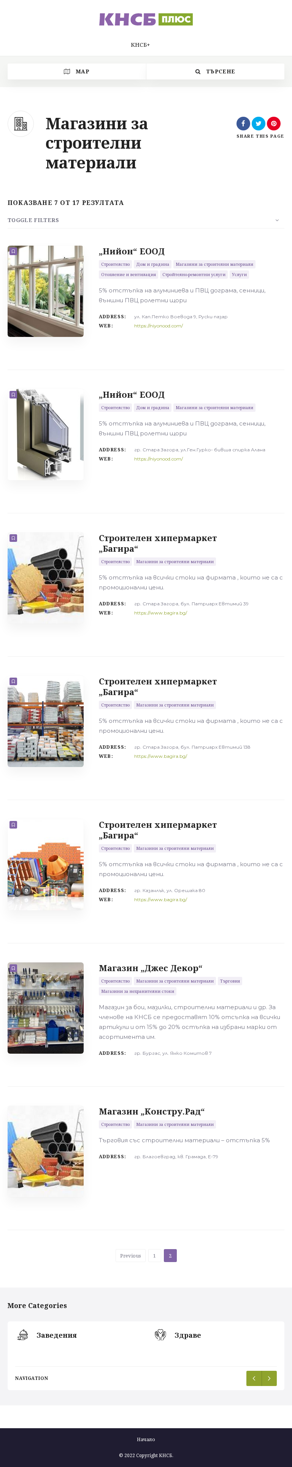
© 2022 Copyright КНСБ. (146, 1455)
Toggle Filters (33, 220)
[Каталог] (146, 19)
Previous (130, 1255)
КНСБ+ (140, 44)
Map (81, 71)
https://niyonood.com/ (158, 326)
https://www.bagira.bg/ (160, 613)
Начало (146, 1439)
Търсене (220, 71)
